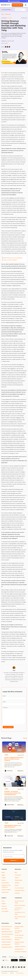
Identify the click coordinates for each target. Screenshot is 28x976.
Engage (3, 875)
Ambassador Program (19, 890)
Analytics (4, 880)
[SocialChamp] (5, 5)
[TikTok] (10, 967)
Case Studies (18, 875)
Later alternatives (6, 936)
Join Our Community (19, 888)
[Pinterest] (21, 967)
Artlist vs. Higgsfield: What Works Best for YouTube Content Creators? (13, 759)
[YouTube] (19, 967)
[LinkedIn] (9, 47)
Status (3, 901)
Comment (5, 707)
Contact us (4, 906)
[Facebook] (5, 47)
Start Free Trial (16, 4)
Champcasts (8, 14)
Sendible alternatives (6, 942)
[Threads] (16, 967)
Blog (2, 14)
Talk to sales (4, 908)
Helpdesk (4, 903)
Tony (2, 74)
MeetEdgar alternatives (7, 947)
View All (25, 738)
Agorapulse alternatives (7, 931)
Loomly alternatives (6, 944)
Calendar (4, 877)
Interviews (10, 17)
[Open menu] (25, 4)
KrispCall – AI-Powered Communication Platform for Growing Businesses (12, 793)
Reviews (6, 754)
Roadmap (17, 882)
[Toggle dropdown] (11, 9)
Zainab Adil (10, 835)
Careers (16, 885)
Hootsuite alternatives (7, 926)
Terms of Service (19, 973)
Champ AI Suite (5, 892)
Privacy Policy (4, 973)
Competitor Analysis (6, 889)
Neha (7, 43)
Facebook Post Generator (20, 951)
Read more (20, 770)
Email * (4, 701)
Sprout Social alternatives (7, 934)
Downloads (17, 893)
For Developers (5, 911)
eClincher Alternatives (7, 939)
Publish (3, 872)
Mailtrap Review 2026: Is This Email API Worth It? (12, 826)
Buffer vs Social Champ (20, 905)
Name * (4, 696)
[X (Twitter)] (5, 967)
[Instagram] (8, 967)
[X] (7, 47)
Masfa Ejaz (10, 770)
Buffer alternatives (6, 929)
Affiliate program (18, 880)
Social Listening (5, 882)
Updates (17, 877)
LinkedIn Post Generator (20, 946)
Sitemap (12, 973)
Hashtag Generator (19, 949)
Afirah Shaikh (10, 804)
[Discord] (24, 967)
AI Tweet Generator (19, 935)
